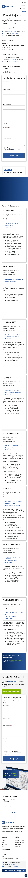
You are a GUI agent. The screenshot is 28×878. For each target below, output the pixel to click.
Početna (4, 11)
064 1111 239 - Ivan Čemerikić (13, 505)
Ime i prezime (6, 81)
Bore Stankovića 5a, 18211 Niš (13, 334)
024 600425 (8, 283)
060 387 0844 (8, 562)
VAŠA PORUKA (6, 738)
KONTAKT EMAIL (6, 718)
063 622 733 (8, 394)
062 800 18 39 (8, 618)
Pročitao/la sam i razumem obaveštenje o (13, 149)
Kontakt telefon (7, 89)
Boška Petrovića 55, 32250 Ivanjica (14, 446)
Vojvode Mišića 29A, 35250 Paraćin (14, 501)
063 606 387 (8, 449)
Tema (4, 120)
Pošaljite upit (14, 156)
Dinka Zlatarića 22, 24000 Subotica (14, 279)
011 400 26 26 (8, 229)
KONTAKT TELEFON (7, 711)
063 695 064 (8, 338)
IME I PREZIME (6, 705)
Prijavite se (14, 812)
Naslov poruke (6, 127)
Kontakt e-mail (6, 96)
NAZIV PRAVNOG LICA (7, 104)
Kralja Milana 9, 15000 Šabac (12, 390)
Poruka (5, 135)
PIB (4, 111)
